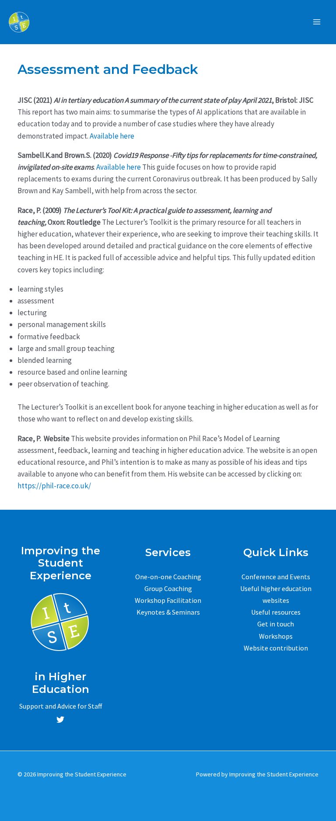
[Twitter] (60, 720)
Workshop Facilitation (168, 600)
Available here (112, 136)
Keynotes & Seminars (168, 612)
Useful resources (276, 612)
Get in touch (275, 623)
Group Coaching (168, 588)
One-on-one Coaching (168, 576)
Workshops (276, 636)
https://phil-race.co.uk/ (54, 486)
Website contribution (276, 648)
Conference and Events (276, 576)
